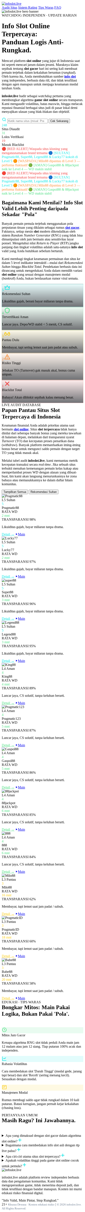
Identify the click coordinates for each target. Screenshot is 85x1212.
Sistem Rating (27, 7)
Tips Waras (45, 7)
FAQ (57, 7)
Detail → (8, 534)
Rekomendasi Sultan (44, 491)
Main (21, 534)
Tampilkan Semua (14, 491)
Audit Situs (9, 7)
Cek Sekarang (59, 121)
